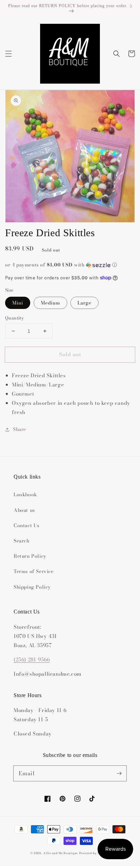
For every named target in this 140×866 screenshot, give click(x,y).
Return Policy (30, 556)
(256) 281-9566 (32, 659)
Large (84, 303)
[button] (8, 53)
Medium (50, 303)
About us (24, 510)
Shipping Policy (32, 587)
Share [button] (19, 429)
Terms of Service (34, 571)
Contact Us (26, 525)
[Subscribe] (118, 773)
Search (22, 540)
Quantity (14, 318)
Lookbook (25, 494)
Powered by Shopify (94, 853)
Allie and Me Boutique (60, 853)
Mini (17, 303)
